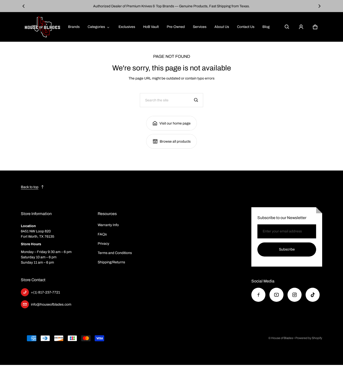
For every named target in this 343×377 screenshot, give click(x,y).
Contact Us (245, 27)
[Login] (301, 27)
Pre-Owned (176, 27)
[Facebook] (258, 295)
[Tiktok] (313, 295)
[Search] (196, 100)
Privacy (103, 243)
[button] (287, 27)
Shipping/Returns (111, 262)
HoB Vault (151, 27)
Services (199, 27)
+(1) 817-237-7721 (45, 292)
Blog (266, 27)
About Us (221, 27)
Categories (96, 27)
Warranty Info (108, 225)
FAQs (102, 234)
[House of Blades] (42, 26)
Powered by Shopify (308, 338)
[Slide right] (319, 6)
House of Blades (282, 338)
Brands (74, 27)
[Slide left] (24, 6)
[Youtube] (276, 295)
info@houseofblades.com (51, 304)
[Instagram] (295, 295)
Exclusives (127, 27)
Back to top (29, 187)
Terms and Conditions (115, 253)
